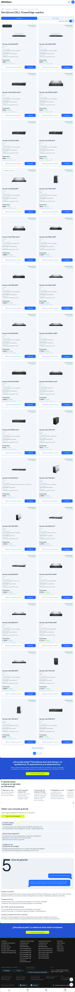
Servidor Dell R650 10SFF (47, 285)
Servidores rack (5, 945)
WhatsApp (6, 970)
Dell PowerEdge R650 (25, 954)
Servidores (4, 941)
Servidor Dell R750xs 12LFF (48, 381)
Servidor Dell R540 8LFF (47, 719)
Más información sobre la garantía (13, 839)
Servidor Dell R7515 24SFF (48, 574)
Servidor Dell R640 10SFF (47, 44)
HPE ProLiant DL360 (43, 956)
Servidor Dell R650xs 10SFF (48, 333)
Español (61, 971)
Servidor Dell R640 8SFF (10, 44)
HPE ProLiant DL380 (43, 954)
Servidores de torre (6, 947)
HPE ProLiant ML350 (43, 958)
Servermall (60, 941)
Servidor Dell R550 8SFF (10, 285)
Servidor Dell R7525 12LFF (11, 237)
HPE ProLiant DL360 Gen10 (45, 952)
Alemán (66, 970)
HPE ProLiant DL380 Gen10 (45, 950)
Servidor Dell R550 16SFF (47, 237)
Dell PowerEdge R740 (25, 956)
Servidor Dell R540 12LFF (10, 430)
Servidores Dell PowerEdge (27, 941)
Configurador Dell (24, 943)
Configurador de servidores (8, 943)
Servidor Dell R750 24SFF (10, 381)
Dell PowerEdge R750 (25, 952)
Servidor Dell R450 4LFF (10, 622)
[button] (73, 802)
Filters (20, 18)
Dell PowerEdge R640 (25, 958)
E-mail (18, 970)
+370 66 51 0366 (30, 967)
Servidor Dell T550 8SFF (10, 526)
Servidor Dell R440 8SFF (10, 189)
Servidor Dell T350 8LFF (47, 478)
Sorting (57, 18)
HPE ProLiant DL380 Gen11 (45, 948)
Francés (62, 970)
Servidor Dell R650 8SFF (10, 333)
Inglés (57, 970)
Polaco (57, 971)
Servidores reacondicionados (8, 950)
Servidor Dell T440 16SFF (47, 189)
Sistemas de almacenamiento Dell (25, 960)
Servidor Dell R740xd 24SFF (48, 92)
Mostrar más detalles (37, 748)
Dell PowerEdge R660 (25, 950)
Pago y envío (60, 947)
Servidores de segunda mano (8, 952)
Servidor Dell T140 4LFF (47, 671)
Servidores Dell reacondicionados (24, 945)
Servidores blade (5, 948)
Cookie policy (60, 950)
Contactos (59, 945)
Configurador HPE (43, 943)
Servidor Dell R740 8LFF (47, 140)
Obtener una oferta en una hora (13, 67)
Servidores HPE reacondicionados (42, 945)
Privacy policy (60, 948)
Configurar (30, 67)
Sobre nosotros (61, 943)
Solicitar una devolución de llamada (37, 972)
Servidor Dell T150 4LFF (47, 430)
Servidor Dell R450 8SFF (10, 671)
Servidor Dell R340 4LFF (10, 478)
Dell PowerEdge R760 (25, 948)
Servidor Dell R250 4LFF (47, 526)
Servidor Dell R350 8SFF (10, 574)
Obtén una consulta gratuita (37, 773)
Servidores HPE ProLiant (44, 941)
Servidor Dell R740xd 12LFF (11, 92)
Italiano (52, 971)
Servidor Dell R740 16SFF (10, 140)
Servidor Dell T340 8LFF (10, 719)
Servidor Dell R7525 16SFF (48, 622)
